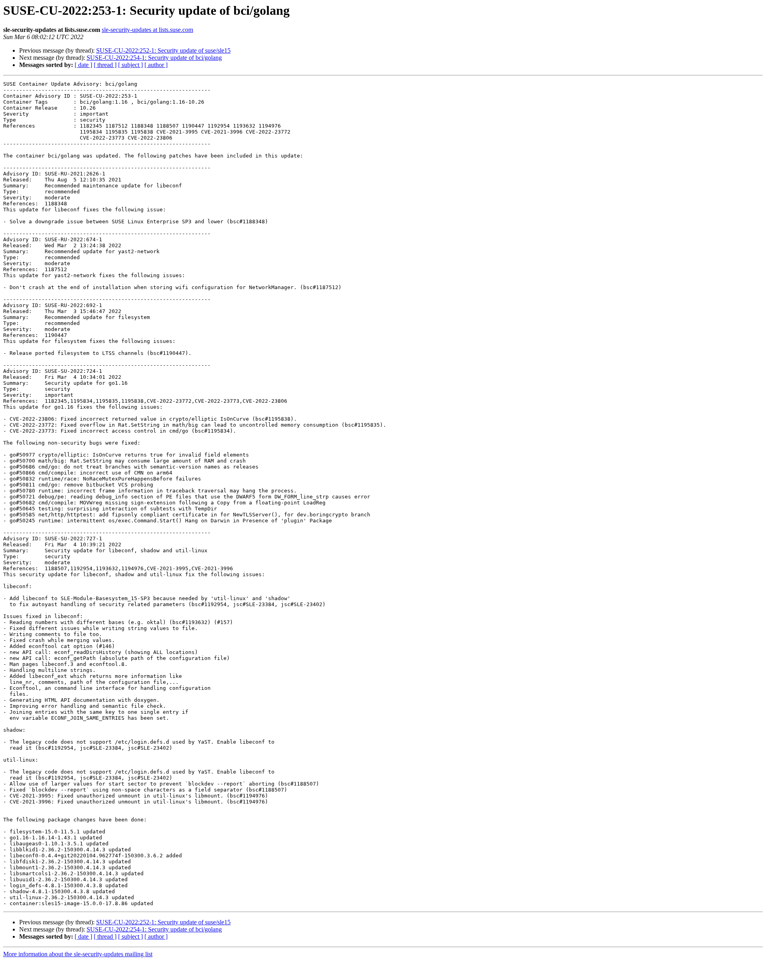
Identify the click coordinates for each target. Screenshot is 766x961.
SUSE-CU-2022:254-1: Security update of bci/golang (154, 57)
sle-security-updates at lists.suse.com (147, 29)
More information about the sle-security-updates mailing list (77, 954)
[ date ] (83, 64)
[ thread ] (105, 64)
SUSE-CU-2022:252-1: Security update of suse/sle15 (163, 50)
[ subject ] (130, 64)
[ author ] (156, 64)
